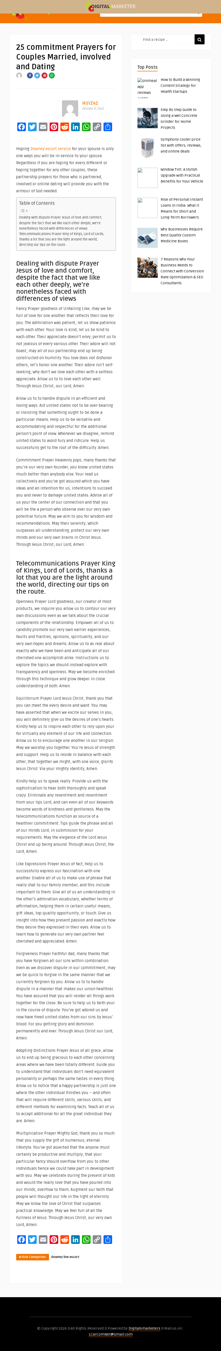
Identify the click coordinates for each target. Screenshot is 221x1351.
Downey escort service (50, 148)
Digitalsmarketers (144, 1328)
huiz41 (90, 103)
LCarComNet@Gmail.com (111, 1334)
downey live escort (65, 1257)
